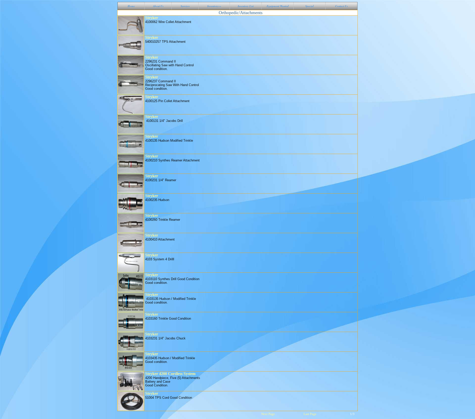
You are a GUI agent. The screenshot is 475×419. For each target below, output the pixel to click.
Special (309, 6)
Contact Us (341, 6)
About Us (158, 6)
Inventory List (246, 6)
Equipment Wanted (278, 6)
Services (185, 6)
